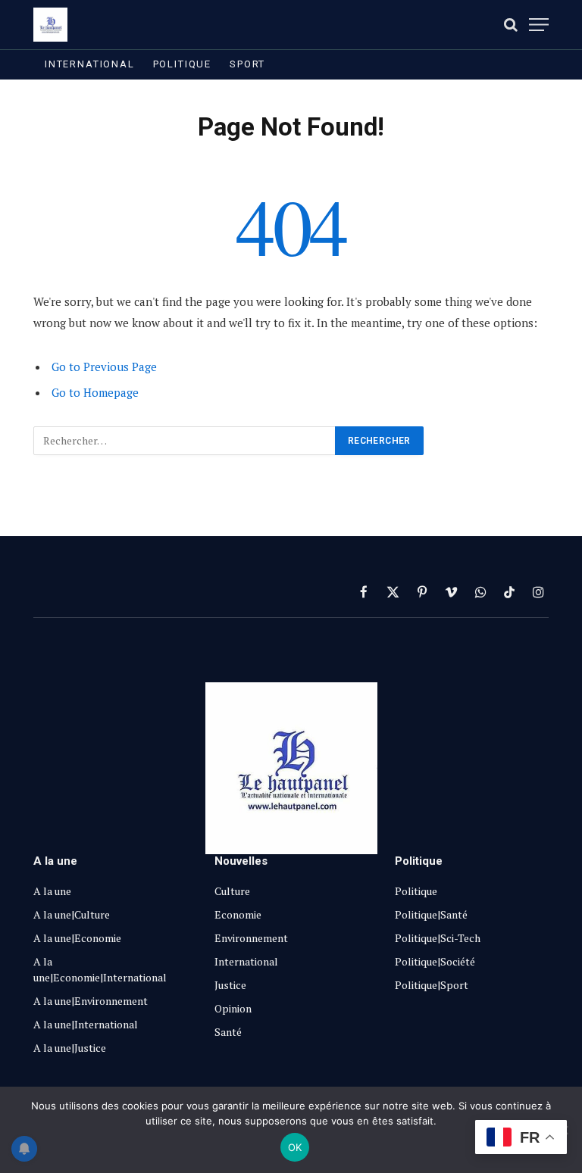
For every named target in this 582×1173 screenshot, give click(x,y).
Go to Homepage (95, 392)
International (90, 64)
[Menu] (539, 25)
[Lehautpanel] (50, 24)
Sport (247, 64)
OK (295, 1147)
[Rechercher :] (184, 440)
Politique (182, 64)
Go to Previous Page (104, 366)
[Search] (511, 25)
